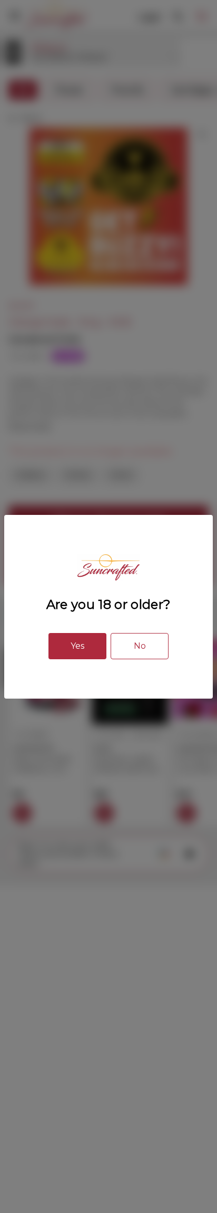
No (140, 646)
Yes (77, 646)
